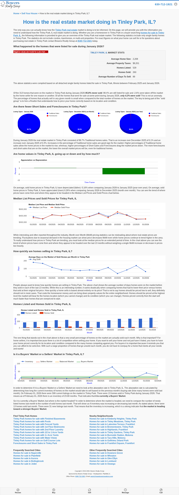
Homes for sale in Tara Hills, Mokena (107, 438)
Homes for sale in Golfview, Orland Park (109, 440)
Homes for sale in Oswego (102, 464)
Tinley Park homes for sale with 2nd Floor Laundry (38, 430)
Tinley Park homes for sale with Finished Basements (39, 419)
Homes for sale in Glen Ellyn (103, 458)
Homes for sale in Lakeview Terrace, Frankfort (112, 424)
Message (125, 493)
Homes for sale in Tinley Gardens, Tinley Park (112, 432)
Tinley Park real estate (66, 30)
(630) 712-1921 (85, 41)
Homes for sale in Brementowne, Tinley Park (111, 427)
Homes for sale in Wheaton (103, 456)
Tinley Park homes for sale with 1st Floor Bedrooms (39, 427)
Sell (89, 493)
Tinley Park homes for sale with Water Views (35, 438)
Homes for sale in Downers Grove (106, 453)
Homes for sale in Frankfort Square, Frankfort (112, 443)
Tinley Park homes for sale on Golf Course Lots (36, 440)
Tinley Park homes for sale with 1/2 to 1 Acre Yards (38, 432)
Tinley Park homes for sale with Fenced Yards (36, 424)
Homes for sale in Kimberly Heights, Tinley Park (113, 419)
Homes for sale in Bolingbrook (28, 461)
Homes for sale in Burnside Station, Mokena (111, 435)
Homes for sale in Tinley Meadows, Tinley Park (112, 421)
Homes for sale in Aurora (25, 458)
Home (16, 13)
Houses (18, 493)
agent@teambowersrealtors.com (101, 476)
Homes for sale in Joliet (25, 464)
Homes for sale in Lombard (103, 461)
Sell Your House (29, 13)
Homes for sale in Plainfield (26, 456)
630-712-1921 (163, 4)
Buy (53, 493)
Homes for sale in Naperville (27, 453)
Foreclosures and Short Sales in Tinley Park (35, 443)
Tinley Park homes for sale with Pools (32, 421)
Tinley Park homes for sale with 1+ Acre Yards (36, 435)
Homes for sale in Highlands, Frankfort (109, 430)
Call (161, 493)
